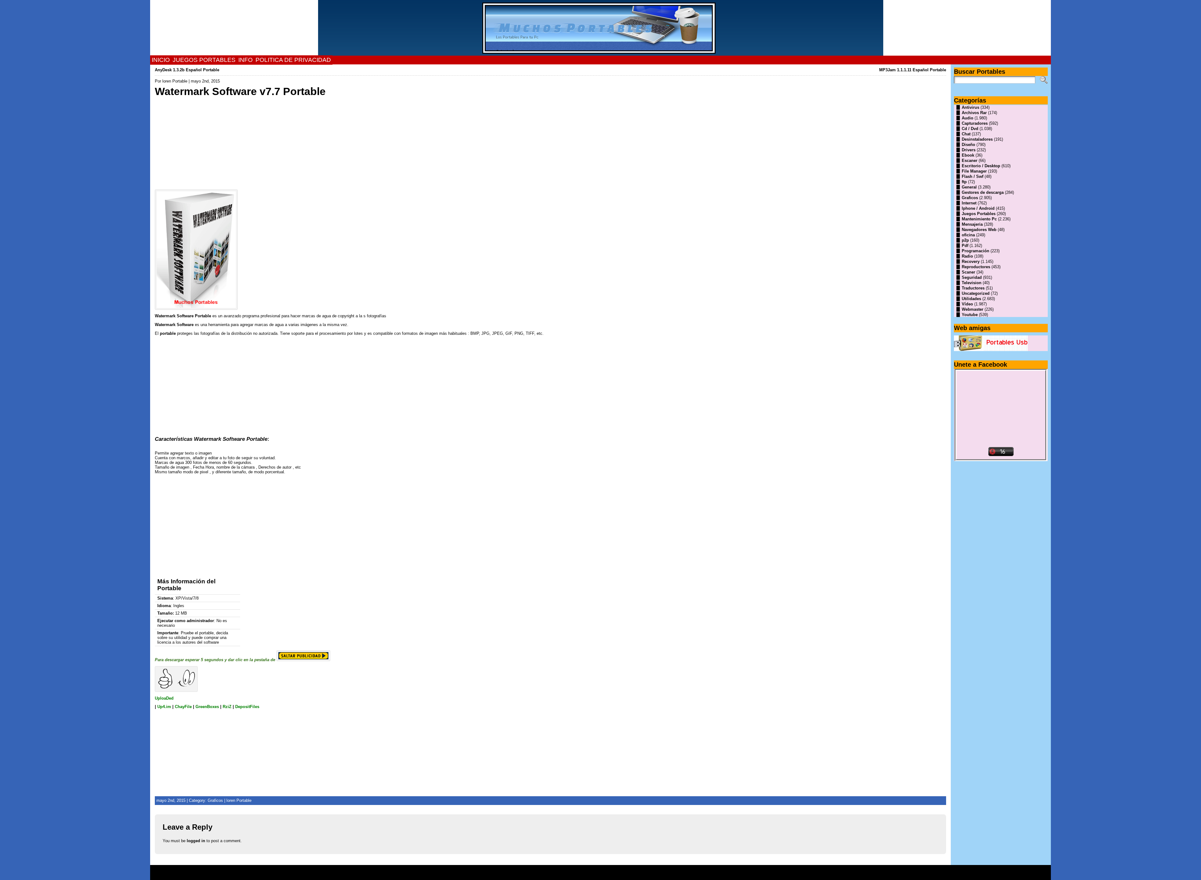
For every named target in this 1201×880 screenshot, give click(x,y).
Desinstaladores (977, 139)
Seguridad (972, 277)
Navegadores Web (979, 229)
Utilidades (971, 298)
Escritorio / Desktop (981, 165)
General (969, 187)
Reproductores (976, 266)
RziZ (227, 706)
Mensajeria (972, 224)
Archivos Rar (974, 112)
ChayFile (183, 706)
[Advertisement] (342, 141)
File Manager (974, 171)
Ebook (968, 155)
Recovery (971, 261)
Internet (969, 203)
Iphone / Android (978, 208)
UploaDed (164, 698)
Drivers (968, 150)
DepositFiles (247, 706)
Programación (975, 251)
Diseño (968, 144)
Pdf (965, 245)
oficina (968, 235)
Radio (967, 256)
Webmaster (972, 309)
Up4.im (164, 706)
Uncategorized (976, 293)
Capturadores (975, 123)
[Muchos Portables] (600, 28)
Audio (967, 118)
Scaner (968, 272)
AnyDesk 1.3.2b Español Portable (187, 70)
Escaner (969, 160)
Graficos (215, 800)
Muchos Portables (597, 870)
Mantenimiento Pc (979, 219)
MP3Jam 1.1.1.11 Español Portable (912, 70)
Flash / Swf (972, 176)
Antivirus (970, 107)
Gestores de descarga (983, 192)
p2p (965, 240)
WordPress (600, 874)
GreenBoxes (207, 706)
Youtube (970, 314)
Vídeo (967, 304)
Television (971, 282)
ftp (964, 181)
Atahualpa (622, 874)
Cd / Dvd (970, 128)
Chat (966, 134)
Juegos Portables (979, 213)
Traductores (973, 288)
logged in (196, 840)
